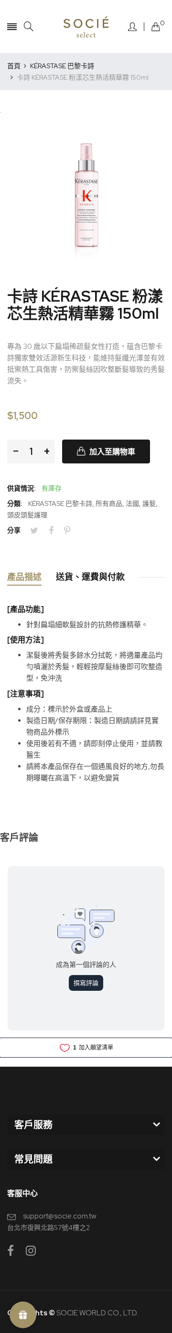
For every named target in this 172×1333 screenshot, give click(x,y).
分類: (14, 503)
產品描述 (24, 576)
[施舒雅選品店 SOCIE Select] (86, 26)
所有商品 (109, 503)
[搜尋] (28, 26)
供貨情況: (21, 488)
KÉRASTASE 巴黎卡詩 (60, 503)
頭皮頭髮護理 (27, 515)
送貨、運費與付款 (90, 576)
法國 (132, 503)
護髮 (149, 503)
